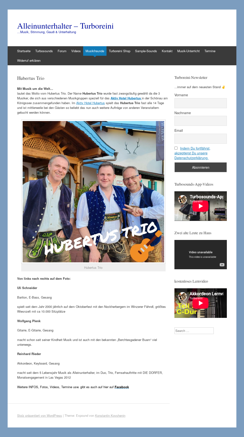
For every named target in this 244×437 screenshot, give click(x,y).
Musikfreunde (95, 51)
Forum (62, 51)
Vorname (181, 94)
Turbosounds (44, 51)
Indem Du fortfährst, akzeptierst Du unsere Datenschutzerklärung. (192, 153)
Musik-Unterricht (188, 51)
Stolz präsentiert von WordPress (39, 415)
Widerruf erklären (29, 60)
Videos (76, 51)
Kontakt (167, 51)
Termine (209, 51)
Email (178, 130)
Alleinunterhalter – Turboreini (65, 25)
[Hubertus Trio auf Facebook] (93, 192)
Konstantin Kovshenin (110, 415)
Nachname (182, 112)
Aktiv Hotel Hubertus (90, 103)
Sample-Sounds (146, 51)
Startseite (23, 51)
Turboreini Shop (119, 51)
